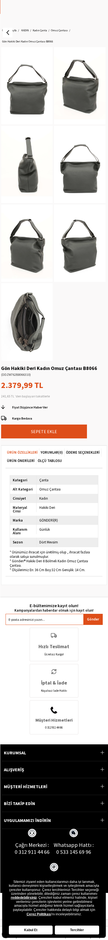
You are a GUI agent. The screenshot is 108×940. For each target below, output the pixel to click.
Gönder (93, 619)
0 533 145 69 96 (73, 851)
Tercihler (77, 930)
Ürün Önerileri (21, 460)
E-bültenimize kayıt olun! (54, 605)
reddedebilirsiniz (24, 898)
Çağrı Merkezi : (32, 844)
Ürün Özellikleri (22, 452)
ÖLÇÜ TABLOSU (50, 460)
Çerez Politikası (39, 914)
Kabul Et (30, 930)
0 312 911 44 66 (32, 851)
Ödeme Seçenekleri (83, 452)
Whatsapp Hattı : (74, 844)
